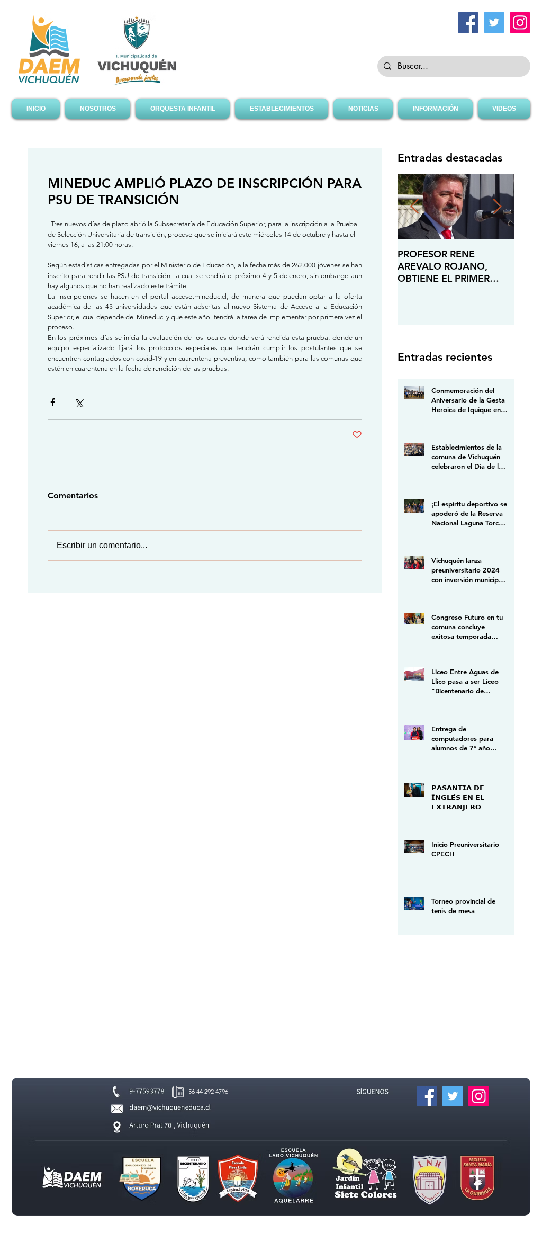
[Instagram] (520, 22)
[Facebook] (468, 22)
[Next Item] (497, 207)
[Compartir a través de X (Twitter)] (79, 402)
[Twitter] (494, 22)
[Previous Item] (414, 207)
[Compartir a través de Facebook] (53, 402)
